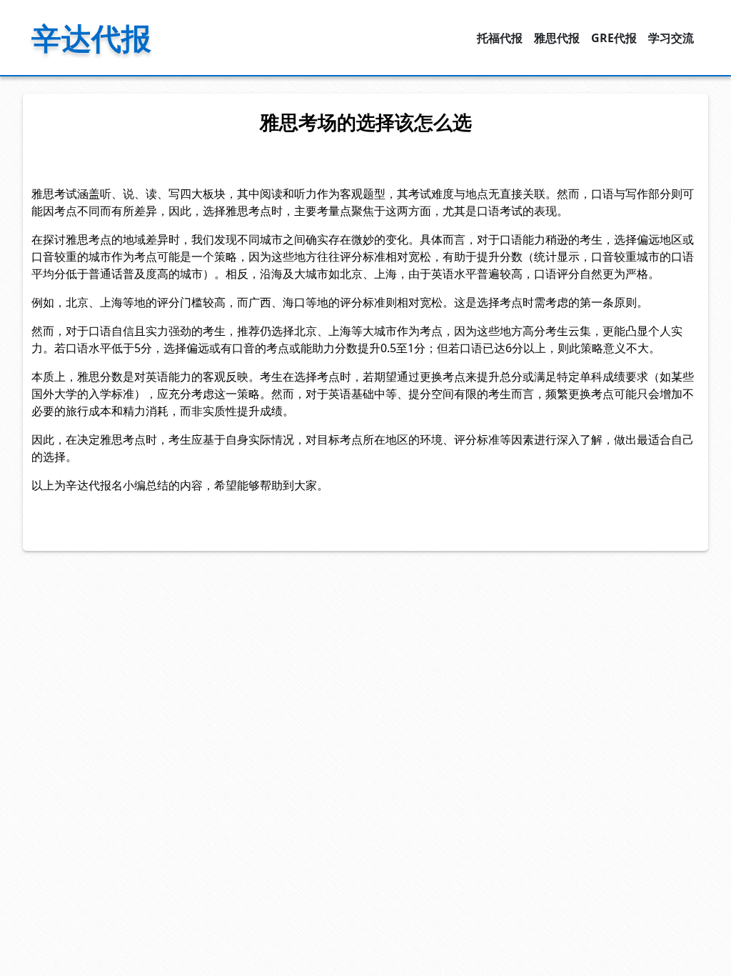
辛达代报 (91, 37)
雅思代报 (557, 38)
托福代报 (500, 38)
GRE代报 (614, 38)
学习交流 (671, 38)
